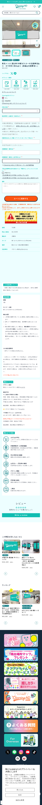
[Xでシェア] (11, 73)
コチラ (23, 387)
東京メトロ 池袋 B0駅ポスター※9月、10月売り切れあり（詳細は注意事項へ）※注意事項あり (11, 611)
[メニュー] (3, 6)
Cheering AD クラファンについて (14, 103)
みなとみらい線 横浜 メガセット (30, 611)
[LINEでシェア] (14, 73)
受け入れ (20, 790)
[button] (37, 45)
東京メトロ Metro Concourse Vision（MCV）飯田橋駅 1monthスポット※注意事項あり (30, 561)
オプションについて (9, 92)
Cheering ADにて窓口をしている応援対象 (19, 165)
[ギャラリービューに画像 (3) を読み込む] (26, 53)
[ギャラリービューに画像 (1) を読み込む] (6, 53)
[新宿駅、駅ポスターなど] (37, 13)
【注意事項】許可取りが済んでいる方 (15, 175)
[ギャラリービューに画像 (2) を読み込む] (16, 53)
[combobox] (21, 12)
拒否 (20, 795)
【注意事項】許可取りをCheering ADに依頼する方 (20, 178)
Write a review (21, 515)
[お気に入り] (35, 7)
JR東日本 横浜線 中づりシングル (11, 558)
